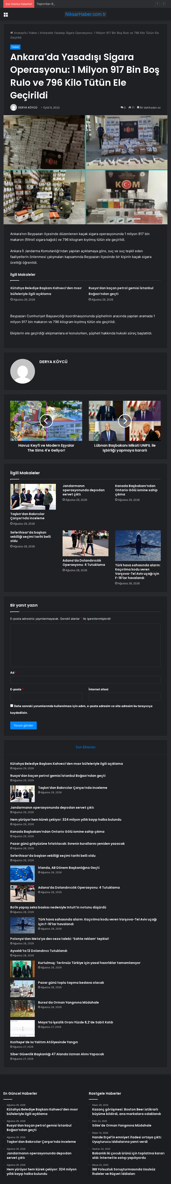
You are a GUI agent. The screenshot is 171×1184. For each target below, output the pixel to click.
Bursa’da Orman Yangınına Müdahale (68, 1002)
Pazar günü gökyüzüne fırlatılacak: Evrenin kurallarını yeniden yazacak (67, 843)
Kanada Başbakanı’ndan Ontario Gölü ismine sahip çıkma (136, 490)
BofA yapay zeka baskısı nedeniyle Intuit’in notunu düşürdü (58, 907)
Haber (33, 33)
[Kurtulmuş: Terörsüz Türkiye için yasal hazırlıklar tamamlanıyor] (22, 969)
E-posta (17, 689)
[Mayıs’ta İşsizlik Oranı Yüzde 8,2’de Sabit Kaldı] (22, 1028)
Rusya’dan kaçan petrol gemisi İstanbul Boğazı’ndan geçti (58, 775)
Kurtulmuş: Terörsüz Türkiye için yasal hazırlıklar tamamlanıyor (89, 963)
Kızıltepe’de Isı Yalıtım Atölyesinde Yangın (44, 1042)
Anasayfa (19, 33)
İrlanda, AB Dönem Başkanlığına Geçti (69, 867)
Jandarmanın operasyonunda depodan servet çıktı (84, 490)
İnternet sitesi (98, 689)
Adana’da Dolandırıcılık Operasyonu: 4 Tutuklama (84, 562)
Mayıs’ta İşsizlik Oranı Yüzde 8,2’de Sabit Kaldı (75, 1022)
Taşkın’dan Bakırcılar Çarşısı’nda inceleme (65, 4)
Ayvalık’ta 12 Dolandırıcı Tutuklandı (38, 951)
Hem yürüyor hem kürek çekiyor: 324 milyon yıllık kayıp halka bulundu (65, 819)
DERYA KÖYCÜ (27, 107)
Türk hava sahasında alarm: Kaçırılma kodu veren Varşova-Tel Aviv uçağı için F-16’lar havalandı (138, 571)
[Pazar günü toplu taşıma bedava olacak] (22, 988)
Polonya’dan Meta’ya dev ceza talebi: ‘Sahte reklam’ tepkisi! (59, 939)
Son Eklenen (86, 747)
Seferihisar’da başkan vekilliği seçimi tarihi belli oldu (30, 536)
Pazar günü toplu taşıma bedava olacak (71, 982)
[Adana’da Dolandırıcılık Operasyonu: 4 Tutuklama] (85, 543)
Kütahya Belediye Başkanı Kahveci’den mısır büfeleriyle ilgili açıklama (66, 763)
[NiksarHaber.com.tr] (85, 14)
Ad (13, 672)
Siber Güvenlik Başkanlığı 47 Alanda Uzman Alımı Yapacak (57, 1054)
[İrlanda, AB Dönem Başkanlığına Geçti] (22, 873)
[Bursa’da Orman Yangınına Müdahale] (22, 1008)
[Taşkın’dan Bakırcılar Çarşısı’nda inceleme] (33, 497)
